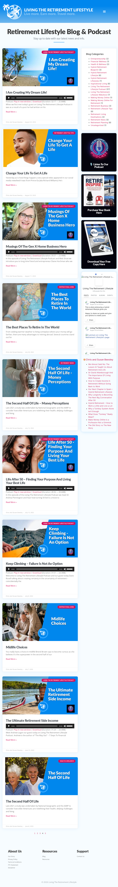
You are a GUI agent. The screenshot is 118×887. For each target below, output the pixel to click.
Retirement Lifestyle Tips (101, 108)
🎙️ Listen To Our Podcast (99, 165)
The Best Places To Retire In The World (32, 327)
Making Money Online (100, 97)
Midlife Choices (16, 647)
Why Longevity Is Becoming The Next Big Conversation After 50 (100, 397)
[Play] (9, 98)
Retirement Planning (99, 122)
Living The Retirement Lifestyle (98, 288)
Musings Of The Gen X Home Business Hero (36, 246)
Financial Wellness (98, 61)
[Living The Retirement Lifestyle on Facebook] (99, 282)
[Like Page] (96, 274)
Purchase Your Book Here (99, 211)
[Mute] (65, 98)
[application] (40, 98)
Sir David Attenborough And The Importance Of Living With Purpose (100, 375)
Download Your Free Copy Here (98, 263)
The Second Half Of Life (22, 801)
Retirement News (98, 120)
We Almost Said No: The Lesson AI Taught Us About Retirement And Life (100, 367)
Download (37, 101)
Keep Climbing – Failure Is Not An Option (34, 563)
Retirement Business (99, 106)
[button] (104, 11)
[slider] (70, 98)
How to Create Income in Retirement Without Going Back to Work (99, 384)
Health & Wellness (98, 64)
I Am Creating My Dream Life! (26, 92)
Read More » (11, 111)
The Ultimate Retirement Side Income (32, 720)
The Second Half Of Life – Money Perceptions (37, 403)
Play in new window (22, 101)
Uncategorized (97, 125)
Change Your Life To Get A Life (26, 173)
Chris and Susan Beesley (99, 359)
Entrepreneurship (98, 59)
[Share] (102, 274)
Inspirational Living (99, 84)
